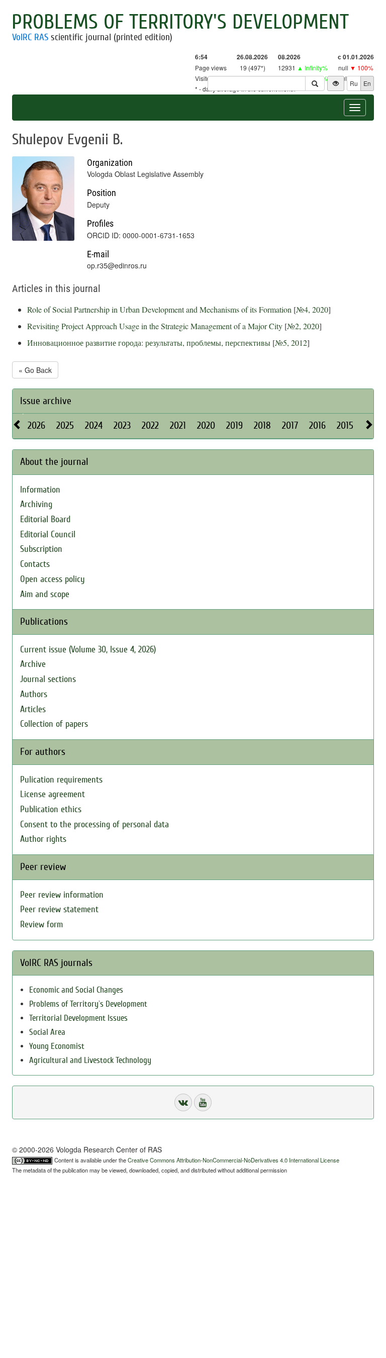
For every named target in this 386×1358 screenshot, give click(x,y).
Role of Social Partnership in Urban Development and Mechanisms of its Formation (159, 309)
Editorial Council (47, 534)
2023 (122, 425)
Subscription (41, 549)
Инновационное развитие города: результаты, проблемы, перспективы (148, 342)
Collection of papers (54, 724)
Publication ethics (50, 809)
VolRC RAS (30, 37)
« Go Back (35, 370)
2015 (345, 425)
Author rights (43, 839)
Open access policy (52, 579)
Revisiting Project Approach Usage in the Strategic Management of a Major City (154, 326)
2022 (150, 425)
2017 (290, 425)
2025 (65, 425)
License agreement (52, 794)
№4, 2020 (312, 309)
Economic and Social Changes (76, 990)
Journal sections (48, 679)
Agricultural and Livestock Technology (90, 1060)
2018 (262, 425)
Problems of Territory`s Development (88, 1004)
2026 (36, 425)
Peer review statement (59, 909)
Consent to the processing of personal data (94, 824)
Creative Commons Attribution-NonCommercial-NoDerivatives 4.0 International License (233, 1160)
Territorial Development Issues (78, 1018)
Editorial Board (45, 519)
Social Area (47, 1032)
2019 (234, 425)
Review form (41, 924)
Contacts (35, 564)
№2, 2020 (303, 326)
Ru (354, 83)
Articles (33, 709)
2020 (206, 425)
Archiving (36, 504)
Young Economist (56, 1046)
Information (40, 489)
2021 (178, 425)
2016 (317, 425)
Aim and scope (44, 594)
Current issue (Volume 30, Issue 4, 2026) (88, 649)
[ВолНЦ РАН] (183, 1102)
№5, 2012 (291, 342)
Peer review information (62, 895)
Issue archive (45, 401)
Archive (33, 664)
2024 (94, 425)
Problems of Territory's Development (180, 22)
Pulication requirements (61, 779)
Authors (33, 694)
